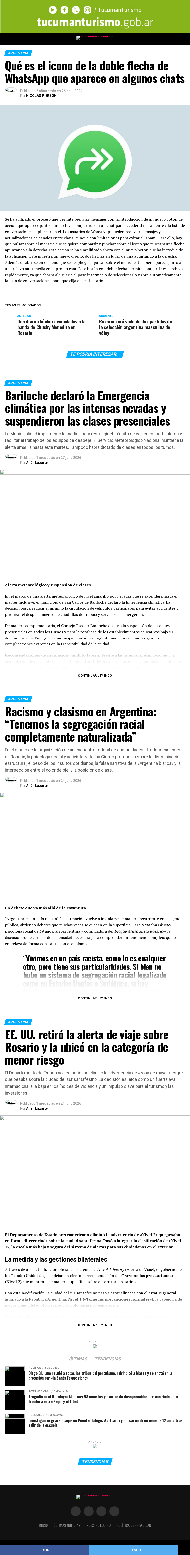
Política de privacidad (134, 1525)
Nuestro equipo (98, 1525)
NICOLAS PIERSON (41, 96)
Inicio (43, 1525)
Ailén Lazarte (37, 463)
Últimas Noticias (67, 1525)
